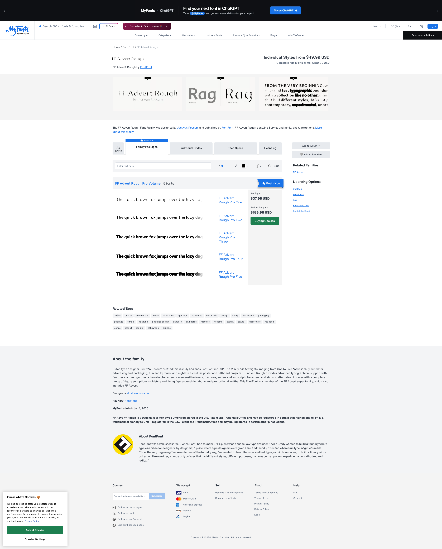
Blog (272, 35)
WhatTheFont (294, 35)
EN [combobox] (409, 26)
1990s (117, 315)
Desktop (297, 189)
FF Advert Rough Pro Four (231, 256)
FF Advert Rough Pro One (230, 200)
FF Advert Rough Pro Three (227, 237)
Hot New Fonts (214, 35)
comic (117, 328)
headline (143, 321)
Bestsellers (188, 35)
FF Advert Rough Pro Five (230, 274)
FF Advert (298, 172)
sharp (235, 315)
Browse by (140, 35)
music (155, 315)
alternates (168, 315)
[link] (39, 26)
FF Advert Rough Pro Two (230, 217)
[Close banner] (166, 26)
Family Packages (146, 147)
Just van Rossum (188, 128)
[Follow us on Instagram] (115, 507)
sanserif (177, 321)
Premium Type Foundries (246, 35)
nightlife (205, 321)
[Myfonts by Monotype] (17, 31)
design (224, 315)
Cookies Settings (35, 539)
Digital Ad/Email (301, 211)
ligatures (183, 315)
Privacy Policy (261, 503)
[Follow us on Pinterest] (115, 519)
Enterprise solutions (423, 35)
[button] (4, 10)
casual (230, 321)
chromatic (211, 315)
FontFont (128, 47)
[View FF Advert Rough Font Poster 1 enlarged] (147, 94)
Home (116, 47)
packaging (263, 315)
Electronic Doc (301, 205)
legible (139, 328)
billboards (191, 321)
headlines (197, 315)
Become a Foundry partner (229, 492)
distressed (248, 315)
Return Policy (261, 509)
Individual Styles (191, 148)
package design (160, 321)
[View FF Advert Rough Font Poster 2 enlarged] (220, 94)
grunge (167, 328)
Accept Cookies (35, 530)
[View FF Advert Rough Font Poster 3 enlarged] (293, 94)
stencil (128, 328)
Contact (297, 498)
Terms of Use (261, 498)
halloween (153, 328)
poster (128, 315)
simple (130, 321)
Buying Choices (265, 221)
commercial (142, 315)
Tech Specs (235, 148)
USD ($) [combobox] (394, 26)
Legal (257, 514)
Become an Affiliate (226, 498)
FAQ (295, 492)
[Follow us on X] (115, 513)
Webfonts (298, 194)
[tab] (118, 148)
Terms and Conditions (266, 492)
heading (218, 321)
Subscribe (156, 496)
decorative (255, 321)
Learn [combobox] (376, 26)
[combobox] (77, 26)
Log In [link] (433, 26)
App (295, 200)
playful (241, 321)
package (118, 321)
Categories (163, 35)
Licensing (270, 148)
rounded (269, 321)
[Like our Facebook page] (115, 525)
